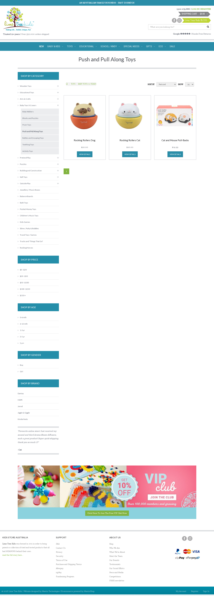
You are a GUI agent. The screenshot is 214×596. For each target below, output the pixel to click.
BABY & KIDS (53, 46)
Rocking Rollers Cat (130, 140)
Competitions (115, 576)
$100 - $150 (25, 289)
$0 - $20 (23, 270)
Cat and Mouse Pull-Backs (175, 140)
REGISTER (206, 9)
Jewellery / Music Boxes (30, 190)
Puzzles (23, 164)
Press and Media (116, 572)
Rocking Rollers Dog (84, 140)
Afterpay (59, 568)
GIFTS (149, 46)
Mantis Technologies (51, 591)
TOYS (70, 46)
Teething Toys (28, 144)
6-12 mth (24, 324)
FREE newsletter (116, 580)
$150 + (23, 295)
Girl (21, 371)
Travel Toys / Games (28, 235)
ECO (161, 46)
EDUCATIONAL (86, 46)
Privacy (59, 552)
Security (59, 556)
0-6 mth (23, 317)
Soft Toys (23, 177)
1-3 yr (22, 330)
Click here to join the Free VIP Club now (107, 513)
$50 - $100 (24, 282)
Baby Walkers (28, 111)
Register (194, 591)
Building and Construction (31, 170)
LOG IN (195, 9)
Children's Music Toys (29, 215)
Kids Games (25, 222)
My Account (181, 591)
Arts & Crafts (25, 99)
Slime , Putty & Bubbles (29, 228)
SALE (172, 46)
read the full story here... (12, 555)
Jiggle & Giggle (24, 413)
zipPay (59, 572)
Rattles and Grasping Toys (33, 138)
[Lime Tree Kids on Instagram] (190, 538)
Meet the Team (116, 556)
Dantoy (21, 393)
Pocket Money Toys (28, 209)
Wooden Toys (25, 86)
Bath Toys (24, 203)
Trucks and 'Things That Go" (31, 241)
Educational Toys (27, 92)
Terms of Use (61, 560)
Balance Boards (26, 196)
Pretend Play (25, 158)
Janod (20, 406)
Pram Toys (26, 125)
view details (84, 154)
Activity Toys (27, 151)
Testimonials (114, 564)
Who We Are (114, 548)
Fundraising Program (65, 576)
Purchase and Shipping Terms (69, 564)
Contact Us (60, 548)
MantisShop (89, 591)
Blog (111, 544)
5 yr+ (22, 343)
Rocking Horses (26, 248)
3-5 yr (22, 336)
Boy (21, 365)
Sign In (206, 591)
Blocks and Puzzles (30, 118)
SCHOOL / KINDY (109, 46)
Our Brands (114, 560)
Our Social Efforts (116, 568)
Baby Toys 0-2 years (87, 84)
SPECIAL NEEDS (131, 46)
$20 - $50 (24, 276)
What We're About (117, 552)
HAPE (20, 400)
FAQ (58, 544)
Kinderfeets (23, 419)
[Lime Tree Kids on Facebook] (184, 538)
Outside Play (25, 183)
